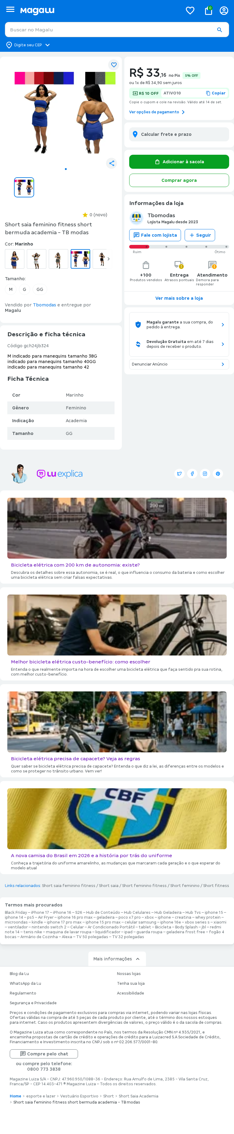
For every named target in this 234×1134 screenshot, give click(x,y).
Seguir (203, 235)
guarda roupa (149, 932)
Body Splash (186, 927)
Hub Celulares (137, 912)
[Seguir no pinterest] (218, 474)
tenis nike (32, 932)
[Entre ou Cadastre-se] (224, 10)
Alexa (67, 937)
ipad (128, 932)
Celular (77, 927)
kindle (37, 922)
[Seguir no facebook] (192, 474)
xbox (149, 917)
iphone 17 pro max (64, 922)
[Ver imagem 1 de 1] (66, 113)
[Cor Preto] (102, 259)
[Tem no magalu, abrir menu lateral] (10, 9)
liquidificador (107, 932)
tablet (145, 927)
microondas (16, 922)
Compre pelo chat (47, 1053)
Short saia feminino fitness (68, 886)
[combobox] (117, 29)
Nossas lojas (129, 974)
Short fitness (216, 886)
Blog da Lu (19, 974)
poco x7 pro (130, 917)
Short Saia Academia (138, 1096)
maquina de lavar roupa (68, 932)
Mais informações (112, 958)
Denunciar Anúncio (150, 364)
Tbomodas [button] (44, 304)
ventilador (18, 927)
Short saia (109, 886)
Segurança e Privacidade (33, 1003)
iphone (164, 917)
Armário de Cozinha (39, 937)
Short (108, 1096)
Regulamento (23, 993)
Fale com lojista (159, 235)
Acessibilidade (130, 993)
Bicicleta (163, 927)
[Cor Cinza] (58, 259)
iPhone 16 (62, 912)
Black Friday (16, 912)
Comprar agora (179, 180)
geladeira (106, 917)
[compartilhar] (111, 163)
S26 (78, 912)
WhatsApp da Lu (25, 983)
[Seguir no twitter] (179, 474)
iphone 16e (170, 922)
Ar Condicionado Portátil (111, 927)
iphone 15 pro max (103, 922)
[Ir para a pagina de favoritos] (190, 10)
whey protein (208, 917)
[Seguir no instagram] (205, 474)
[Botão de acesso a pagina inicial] (98, 10)
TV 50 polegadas (92, 937)
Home (15, 1096)
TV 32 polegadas (128, 937)
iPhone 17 (40, 912)
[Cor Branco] (36, 259)
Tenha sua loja (131, 983)
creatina (183, 917)
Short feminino (185, 886)
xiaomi (220, 922)
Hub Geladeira (168, 912)
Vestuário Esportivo (79, 1096)
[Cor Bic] (14, 259)
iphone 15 (214, 912)
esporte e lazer (40, 1096)
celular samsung (140, 922)
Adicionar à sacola (183, 161)
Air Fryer (46, 917)
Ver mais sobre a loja (179, 298)
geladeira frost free (185, 932)
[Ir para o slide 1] (66, 169)
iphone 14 (14, 917)
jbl (204, 927)
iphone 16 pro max (75, 917)
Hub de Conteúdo (103, 912)
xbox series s (197, 922)
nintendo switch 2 (49, 927)
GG (40, 289)
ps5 (30, 917)
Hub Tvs (193, 912)
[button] (219, 30)
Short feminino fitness (144, 886)
